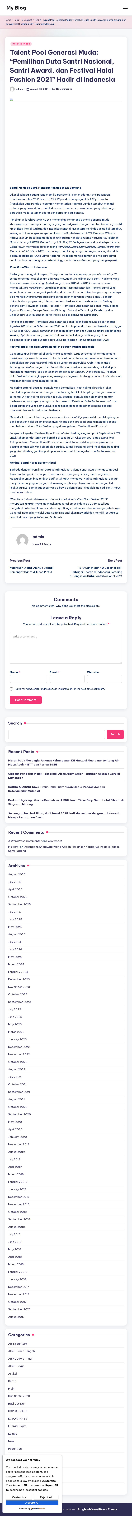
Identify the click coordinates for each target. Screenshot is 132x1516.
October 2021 (17, 1084)
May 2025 (15, 927)
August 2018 (16, 1227)
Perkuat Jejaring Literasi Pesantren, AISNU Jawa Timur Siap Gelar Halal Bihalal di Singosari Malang (66, 802)
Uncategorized (21, 44)
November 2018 (18, 1204)
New (11, 1441)
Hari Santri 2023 (19, 1396)
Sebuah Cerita (17, 1463)
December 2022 (19, 1047)
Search (15, 723)
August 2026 (16, 874)
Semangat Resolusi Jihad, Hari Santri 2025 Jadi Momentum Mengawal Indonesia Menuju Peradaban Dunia (64, 815)
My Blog (16, 8)
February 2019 (17, 1182)
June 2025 (15, 919)
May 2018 (14, 1249)
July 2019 (14, 1159)
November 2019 (18, 1144)
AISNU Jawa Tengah (21, 1351)
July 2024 (14, 942)
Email (54, 672)
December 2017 (18, 1287)
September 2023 (19, 1002)
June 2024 (15, 949)
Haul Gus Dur (16, 1403)
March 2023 (16, 1032)
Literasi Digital (17, 1426)
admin (38, 536)
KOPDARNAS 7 (18, 1418)
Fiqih (11, 1388)
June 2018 (14, 1242)
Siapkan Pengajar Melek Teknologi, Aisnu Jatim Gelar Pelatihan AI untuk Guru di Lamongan (64, 776)
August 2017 (16, 1317)
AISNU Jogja (16, 1366)
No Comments (64, 89)
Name (15, 672)
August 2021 (16, 1099)
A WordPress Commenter (25, 841)
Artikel (12, 1373)
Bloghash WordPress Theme (97, 1509)
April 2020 (15, 1129)
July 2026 (14, 882)
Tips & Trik (15, 1478)
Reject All (46, 1497)
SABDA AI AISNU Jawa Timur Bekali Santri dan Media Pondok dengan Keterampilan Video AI (56, 789)
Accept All (32, 1502)
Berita (12, 1381)
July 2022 (14, 1077)
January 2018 (17, 1279)
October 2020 (18, 1107)
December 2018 (18, 1197)
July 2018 (14, 1234)
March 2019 (16, 1174)
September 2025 (19, 904)
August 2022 (16, 1069)
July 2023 (14, 1009)
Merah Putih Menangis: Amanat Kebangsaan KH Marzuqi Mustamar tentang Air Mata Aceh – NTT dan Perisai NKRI (63, 762)
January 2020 (17, 1137)
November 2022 (19, 1054)
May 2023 (15, 1024)
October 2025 (17, 897)
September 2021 (19, 1092)
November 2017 (18, 1294)
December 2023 (19, 979)
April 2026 (15, 889)
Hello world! (54, 841)
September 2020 (19, 1114)
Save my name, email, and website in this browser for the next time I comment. (60, 688)
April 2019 (15, 1167)
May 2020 (15, 1122)
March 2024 (16, 964)
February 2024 (18, 972)
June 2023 (15, 1017)
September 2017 (19, 1309)
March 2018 (16, 1264)
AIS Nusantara (17, 1343)
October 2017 (17, 1302)
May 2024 (15, 957)
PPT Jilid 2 (15, 1456)
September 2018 (19, 1219)
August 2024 (16, 934)
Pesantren (15, 1448)
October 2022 (17, 1062)
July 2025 (14, 912)
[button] (42, 544)
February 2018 (17, 1272)
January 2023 (17, 1039)
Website (93, 672)
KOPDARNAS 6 (18, 1411)
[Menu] (125, 8)
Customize (19, 1497)
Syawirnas (15, 1471)
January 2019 (17, 1189)
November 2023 (19, 987)
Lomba (12, 1433)
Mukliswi (13, 847)
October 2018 (17, 1212)
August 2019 (16, 1152)
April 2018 (15, 1257)
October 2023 (17, 994)
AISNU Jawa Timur (20, 1358)
